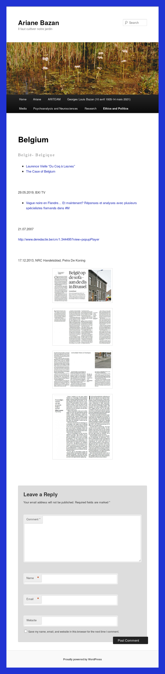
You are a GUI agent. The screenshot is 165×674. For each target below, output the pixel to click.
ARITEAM (54, 99)
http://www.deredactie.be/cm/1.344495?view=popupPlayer (58, 239)
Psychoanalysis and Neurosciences (55, 108)
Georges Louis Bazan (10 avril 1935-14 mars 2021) (98, 99)
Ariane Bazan (38, 22)
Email (32, 599)
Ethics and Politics (115, 108)
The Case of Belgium (40, 171)
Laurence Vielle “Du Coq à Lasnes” (50, 166)
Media (23, 108)
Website (31, 620)
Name (32, 578)
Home (22, 99)
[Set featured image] (82, 285)
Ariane (37, 99)
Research (90, 108)
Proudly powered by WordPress (82, 659)
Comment (33, 519)
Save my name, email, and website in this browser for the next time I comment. (73, 631)
